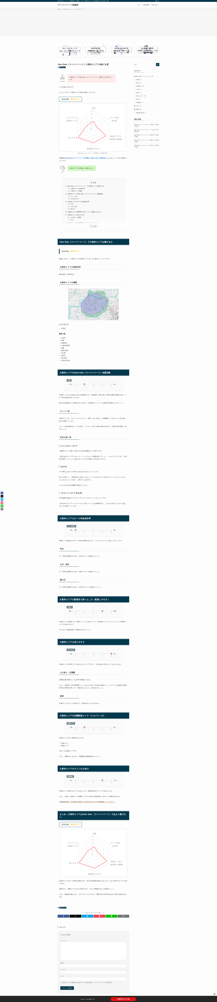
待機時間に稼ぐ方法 (122, 999)
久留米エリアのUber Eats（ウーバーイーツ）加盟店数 (85, 194)
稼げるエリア (62, 67)
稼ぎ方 (139, 92)
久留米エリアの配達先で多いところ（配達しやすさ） (84, 212)
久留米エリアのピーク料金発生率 (78, 201)
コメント (63, 940)
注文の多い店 (74, 198)
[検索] (158, 1)
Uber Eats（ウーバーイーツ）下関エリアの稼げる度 (146, 125)
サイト (62, 976)
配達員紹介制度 (141, 112)
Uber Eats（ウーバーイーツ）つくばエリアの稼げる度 (146, 130)
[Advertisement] (108, 23)
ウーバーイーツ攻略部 (68, 5)
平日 (72, 204)
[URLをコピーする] (123, 916)
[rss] (156, 1)
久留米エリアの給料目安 (78, 188)
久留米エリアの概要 (76, 191)
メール (62, 969)
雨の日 (73, 209)
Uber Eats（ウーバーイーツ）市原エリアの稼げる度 (146, 135)
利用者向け (140, 86)
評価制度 (139, 102)
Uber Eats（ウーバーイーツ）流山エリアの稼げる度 (146, 146)
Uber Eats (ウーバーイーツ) (144, 76)
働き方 (139, 83)
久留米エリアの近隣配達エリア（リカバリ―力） (83, 223)
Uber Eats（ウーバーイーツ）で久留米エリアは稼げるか (85, 186)
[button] (63, 916)
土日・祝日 (74, 206)
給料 (138, 99)
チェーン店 (74, 196)
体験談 (139, 79)
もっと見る (93, 226)
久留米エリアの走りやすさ (76, 215)
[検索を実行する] (157, 64)
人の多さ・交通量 (76, 217)
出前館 (138, 109)
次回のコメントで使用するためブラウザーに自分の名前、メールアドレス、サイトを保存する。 (87, 982)
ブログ (138, 106)
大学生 (139, 89)
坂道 (72, 219)
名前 (62, 963)
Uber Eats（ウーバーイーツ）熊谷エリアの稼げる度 (146, 140)
